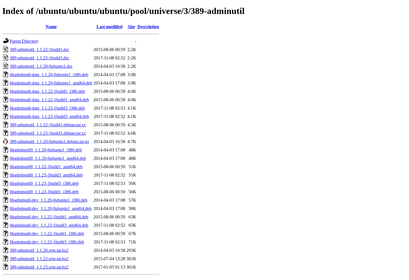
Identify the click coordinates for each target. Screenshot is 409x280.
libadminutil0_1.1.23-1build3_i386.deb (44, 183)
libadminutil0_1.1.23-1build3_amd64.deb (46, 175)
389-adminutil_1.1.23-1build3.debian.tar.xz (48, 133)
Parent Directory (24, 41)
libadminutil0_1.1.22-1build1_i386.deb (44, 191)
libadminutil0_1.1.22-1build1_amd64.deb (46, 166)
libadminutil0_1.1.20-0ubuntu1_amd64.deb (48, 158)
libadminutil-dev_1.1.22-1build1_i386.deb (47, 233)
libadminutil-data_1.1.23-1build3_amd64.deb (49, 116)
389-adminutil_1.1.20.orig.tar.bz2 (39, 250)
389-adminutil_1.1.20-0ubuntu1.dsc (41, 66)
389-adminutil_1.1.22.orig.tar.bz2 (39, 258)
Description (148, 26)
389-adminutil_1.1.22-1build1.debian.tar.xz (48, 124)
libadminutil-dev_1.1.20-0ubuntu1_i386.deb (48, 200)
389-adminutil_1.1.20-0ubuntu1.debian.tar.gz (49, 141)
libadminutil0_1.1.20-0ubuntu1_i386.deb (46, 150)
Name (51, 26)
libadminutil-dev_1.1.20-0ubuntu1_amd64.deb (51, 208)
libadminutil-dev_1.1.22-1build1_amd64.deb (49, 216)
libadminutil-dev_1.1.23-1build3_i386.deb (47, 242)
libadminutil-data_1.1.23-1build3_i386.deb (47, 108)
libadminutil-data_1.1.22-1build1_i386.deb (47, 91)
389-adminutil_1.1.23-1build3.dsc (39, 57)
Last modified (109, 26)
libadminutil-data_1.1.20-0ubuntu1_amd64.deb (51, 83)
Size (131, 26)
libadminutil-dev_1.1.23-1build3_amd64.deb (49, 225)
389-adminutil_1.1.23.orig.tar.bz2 (39, 267)
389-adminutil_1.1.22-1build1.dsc (39, 49)
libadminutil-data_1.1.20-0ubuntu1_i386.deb (49, 74)
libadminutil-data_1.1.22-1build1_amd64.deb (49, 99)
